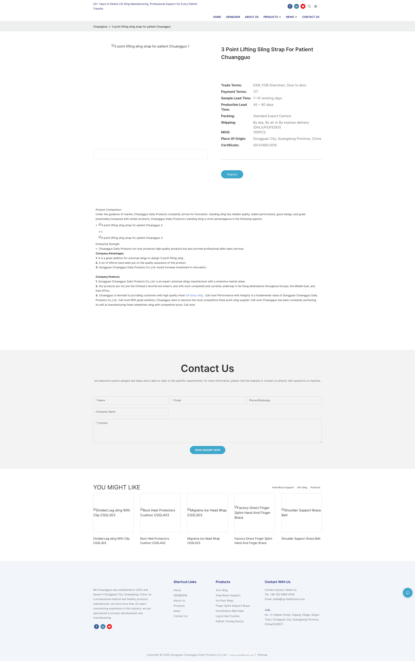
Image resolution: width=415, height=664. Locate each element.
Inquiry (232, 174)
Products (315, 487)
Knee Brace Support (283, 487)
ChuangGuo (100, 26)
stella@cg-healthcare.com (289, 599)
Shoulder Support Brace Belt (300, 538)
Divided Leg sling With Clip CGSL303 (111, 541)
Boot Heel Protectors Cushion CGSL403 (154, 541)
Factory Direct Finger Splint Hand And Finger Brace (253, 541)
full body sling (194, 295)
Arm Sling (302, 487)
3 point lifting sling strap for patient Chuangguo (141, 26)
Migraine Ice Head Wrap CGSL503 (203, 541)
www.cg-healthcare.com (242, 655)
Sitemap (262, 654)
